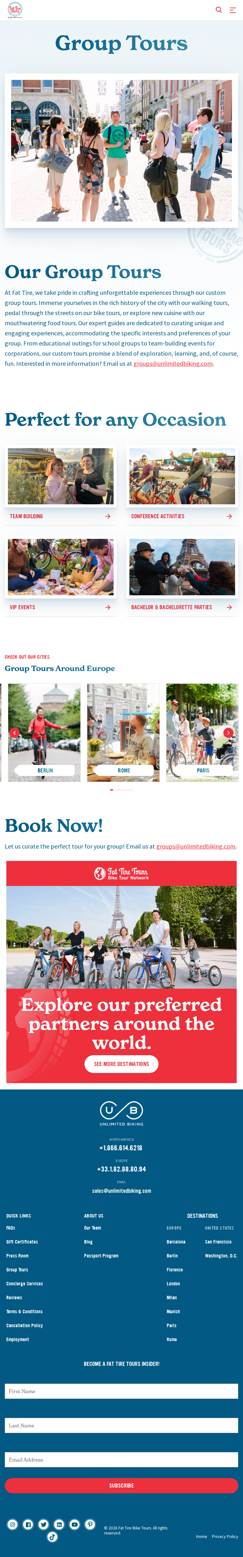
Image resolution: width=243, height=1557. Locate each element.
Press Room (17, 1255)
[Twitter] (43, 1524)
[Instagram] (12, 1524)
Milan (172, 1297)
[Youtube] (74, 1524)
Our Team (92, 1227)
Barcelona (176, 1241)
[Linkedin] (59, 1524)
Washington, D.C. (221, 1255)
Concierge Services (24, 1283)
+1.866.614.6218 (120, 1148)
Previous (14, 733)
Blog (88, 1241)
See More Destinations (121, 1064)
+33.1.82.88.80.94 (121, 1169)
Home (201, 1536)
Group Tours (17, 1269)
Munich (173, 1311)
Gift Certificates (22, 1241)
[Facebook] (28, 1524)
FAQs (10, 1227)
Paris (172, 1325)
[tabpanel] (123, 732)
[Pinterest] (90, 1524)
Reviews (14, 1297)
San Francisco (218, 1241)
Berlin (172, 1255)
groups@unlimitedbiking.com (173, 363)
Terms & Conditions (24, 1311)
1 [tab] (111, 790)
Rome (172, 1339)
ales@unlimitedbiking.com (123, 1191)
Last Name (121, 1411)
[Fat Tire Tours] (15, 9)
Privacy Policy (225, 1536)
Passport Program (101, 1255)
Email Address (121, 1446)
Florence (175, 1269)
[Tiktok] (52, 1537)
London (173, 1283)
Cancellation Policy (24, 1325)
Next (228, 733)
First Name (121, 1377)
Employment (17, 1339)
